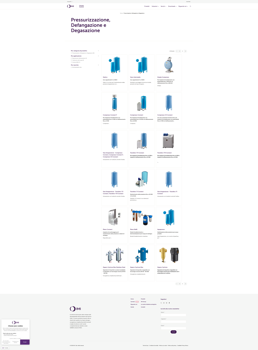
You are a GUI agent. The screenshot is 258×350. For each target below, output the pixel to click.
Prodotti (143, 299)
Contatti (143, 307)
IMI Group (143, 301)
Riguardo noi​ (183, 6)
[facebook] (169, 302)
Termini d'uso (145, 345)
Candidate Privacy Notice (182, 345)
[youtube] (163, 302)
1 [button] (179, 51)
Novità (132, 307)
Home (121, 13)
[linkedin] (161, 302)
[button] (177, 51)
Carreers (133, 301)
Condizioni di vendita (153, 345)
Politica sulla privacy (172, 345)
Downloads (171, 6)
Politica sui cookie (163, 345)
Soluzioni (154, 6)
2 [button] (182, 51)
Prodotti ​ (147, 6)
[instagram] (166, 302)
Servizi (163, 6)
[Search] (190, 6)
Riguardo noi (134, 304)
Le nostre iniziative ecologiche (148, 304)
